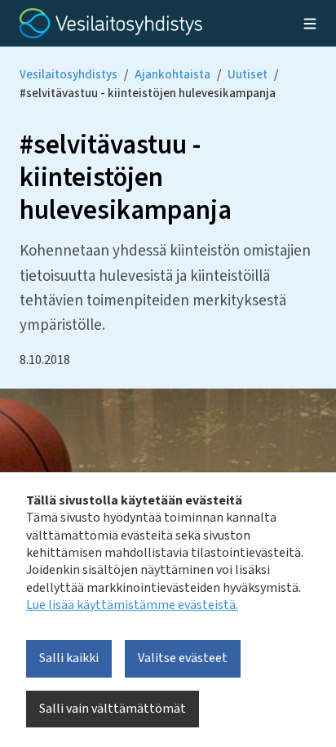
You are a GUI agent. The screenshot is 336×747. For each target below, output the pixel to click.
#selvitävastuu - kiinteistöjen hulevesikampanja (148, 93)
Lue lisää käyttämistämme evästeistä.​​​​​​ (132, 605)
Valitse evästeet (183, 658)
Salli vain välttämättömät (112, 709)
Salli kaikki (69, 658)
